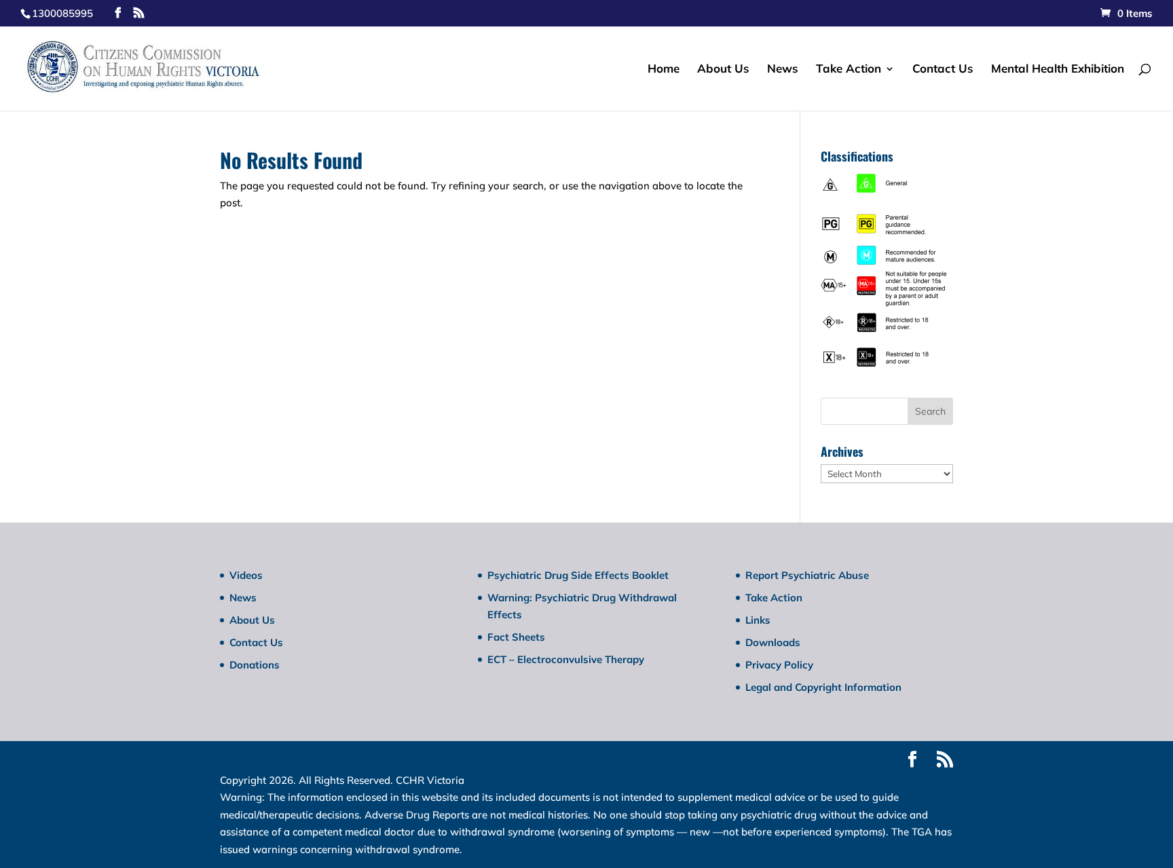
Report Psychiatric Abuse (807, 575)
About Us (723, 69)
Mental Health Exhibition (1057, 69)
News (782, 69)
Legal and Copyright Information (823, 687)
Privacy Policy (779, 664)
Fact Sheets (516, 636)
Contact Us (942, 69)
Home (663, 69)
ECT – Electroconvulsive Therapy (565, 659)
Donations (254, 664)
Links (757, 620)
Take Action (848, 69)
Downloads (772, 642)
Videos (246, 575)
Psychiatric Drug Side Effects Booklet (578, 575)
